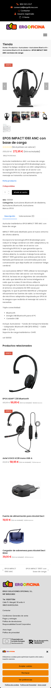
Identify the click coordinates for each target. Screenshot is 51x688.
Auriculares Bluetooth (38, 47)
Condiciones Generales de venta (15, 616)
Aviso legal (7, 630)
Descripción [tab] (9, 216)
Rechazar (25, 673)
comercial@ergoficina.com (26, 7)
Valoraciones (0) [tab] (26, 216)
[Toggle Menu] (45, 35)
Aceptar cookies (25, 666)
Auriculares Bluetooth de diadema (16, 50)
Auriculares (23, 47)
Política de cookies (12, 685)
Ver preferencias (25, 680)
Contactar (25, 10)
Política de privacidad (11, 632)
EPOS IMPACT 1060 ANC (9, 570)
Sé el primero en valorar (24, 147)
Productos (13, 47)
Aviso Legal (42, 685)
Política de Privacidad (28, 685)
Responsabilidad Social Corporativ (16, 624)
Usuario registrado (25, 14)
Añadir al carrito (20, 192)
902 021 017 (26, 4)
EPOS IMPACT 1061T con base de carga (34, 570)
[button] (47, 651)
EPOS (11, 208)
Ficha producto (9, 181)
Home (5, 47)
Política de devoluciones (12, 621)
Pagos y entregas (10, 618)
